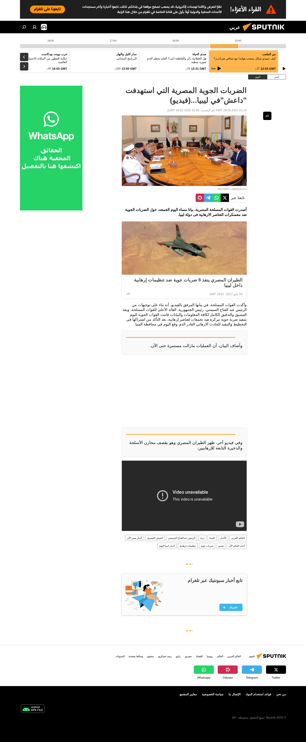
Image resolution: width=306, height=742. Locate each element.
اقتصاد (199, 656)
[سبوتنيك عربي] (265, 32)
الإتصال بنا (235, 694)
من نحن (281, 694)
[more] (128, 293)
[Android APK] (33, 709)
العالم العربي (238, 538)
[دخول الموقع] (34, 27)
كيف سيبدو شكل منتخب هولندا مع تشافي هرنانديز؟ (245, 58)
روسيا (210, 656)
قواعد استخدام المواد (258, 694)
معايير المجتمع (188, 694)
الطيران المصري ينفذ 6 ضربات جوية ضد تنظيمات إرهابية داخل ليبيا (188, 282)
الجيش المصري (155, 538)
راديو (178, 656)
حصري (188, 656)
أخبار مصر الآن (134, 538)
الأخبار (223, 538)
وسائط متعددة (136, 656)
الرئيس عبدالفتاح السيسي (181, 538)
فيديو (221, 545)
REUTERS (224, 189)
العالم (220, 656)
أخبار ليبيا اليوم (167, 545)
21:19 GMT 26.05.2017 (231, 110)
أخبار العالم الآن (237, 545)
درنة (202, 538)
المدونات (120, 656)
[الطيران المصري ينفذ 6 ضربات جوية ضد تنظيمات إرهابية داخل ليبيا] (184, 248)
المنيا (212, 538)
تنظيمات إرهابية (188, 545)
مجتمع (150, 656)
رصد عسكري (165, 656)
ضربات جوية (207, 545)
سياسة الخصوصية (213, 694)
